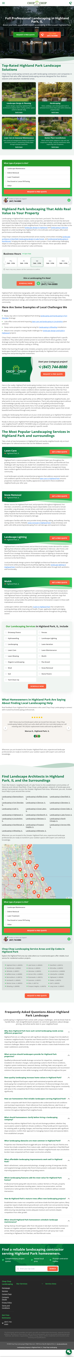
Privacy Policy (7, 1303)
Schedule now (37, 686)
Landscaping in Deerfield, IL (60, 796)
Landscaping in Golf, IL (10, 809)
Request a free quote (25, 35)
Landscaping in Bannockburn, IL (13, 797)
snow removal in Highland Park (39, 523)
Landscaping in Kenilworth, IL (36, 815)
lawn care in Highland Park (50, 478)
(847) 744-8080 (52, 35)
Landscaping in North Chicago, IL (58, 819)
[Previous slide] (5, 728)
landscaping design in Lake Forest (31, 239)
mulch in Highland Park (41, 607)
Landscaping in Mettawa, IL (36, 818)
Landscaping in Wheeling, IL (12, 831)
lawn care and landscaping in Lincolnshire (47, 321)
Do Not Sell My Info (62, 1344)
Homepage (6, 1288)
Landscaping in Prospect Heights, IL (35, 826)
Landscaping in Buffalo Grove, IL (37, 797)
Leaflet (70, 898)
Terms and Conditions (6, 1307)
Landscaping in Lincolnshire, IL (12, 819)
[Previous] (5, 262)
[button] (31, 875)
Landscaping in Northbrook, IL (13, 825)
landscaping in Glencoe (59, 227)
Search (52, 1269)
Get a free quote (59, 452)
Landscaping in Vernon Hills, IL (60, 826)
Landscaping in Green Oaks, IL (61, 809)
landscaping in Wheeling (48, 327)
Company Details (5, 1298)
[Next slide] (69, 728)
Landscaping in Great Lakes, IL (36, 810)
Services (5, 1291)
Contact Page (7, 1294)
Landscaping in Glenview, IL (60, 802)
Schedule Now (25, 283)
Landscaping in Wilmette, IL (36, 831)
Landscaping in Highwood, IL (12, 815)
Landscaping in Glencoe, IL (35, 802)
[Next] (69, 262)
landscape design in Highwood (36, 227)
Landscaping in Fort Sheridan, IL (13, 803)
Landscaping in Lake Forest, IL (61, 815)
